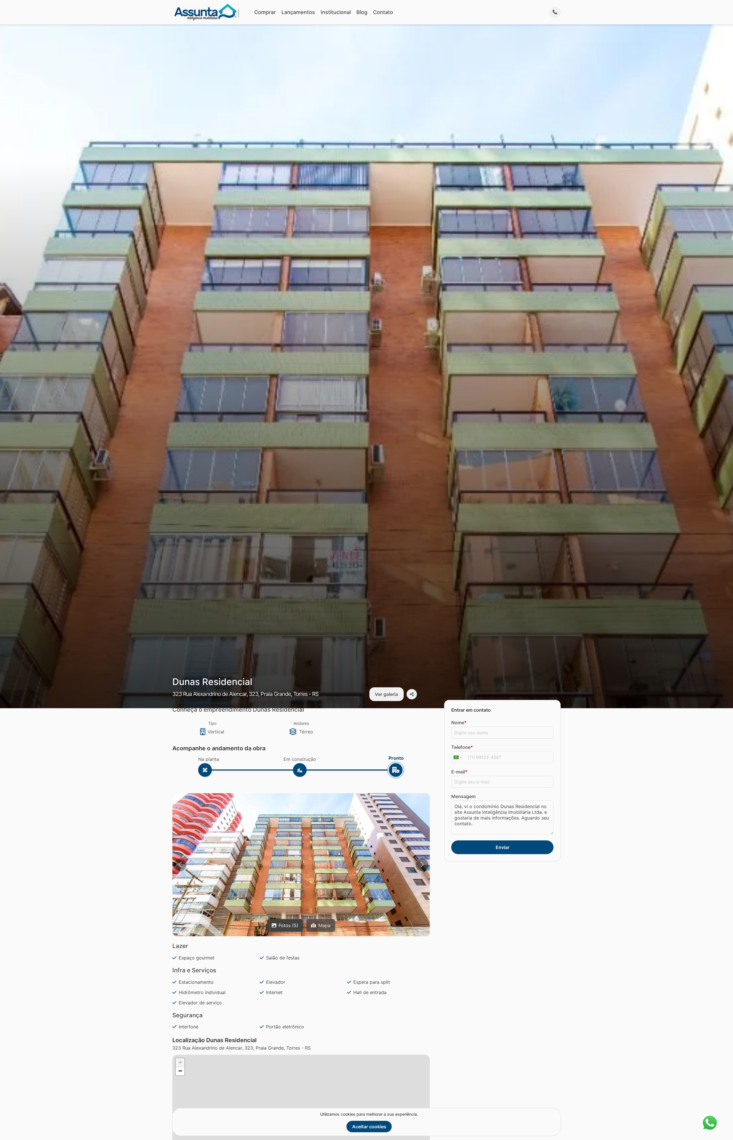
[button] (301, 879)
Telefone (462, 747)
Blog (361, 12)
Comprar (265, 12)
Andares (301, 723)
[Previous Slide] (180, 864)
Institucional (336, 12)
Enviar (502, 847)
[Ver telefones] (555, 12)
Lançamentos (298, 12)
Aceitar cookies (369, 1126)
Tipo (212, 723)
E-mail (459, 772)
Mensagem (463, 796)
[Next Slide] (422, 864)
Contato (383, 12)
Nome (459, 722)
